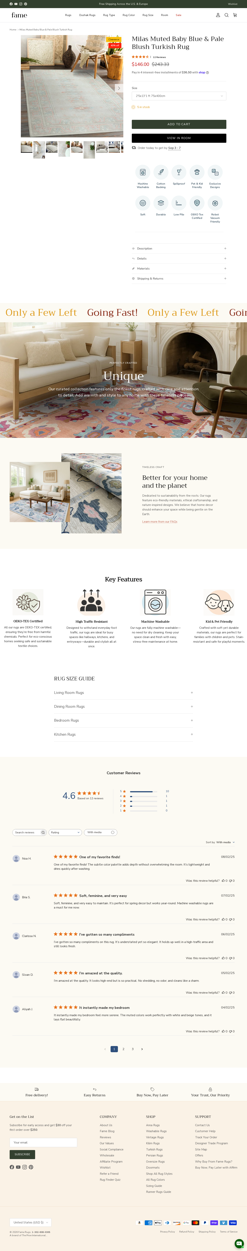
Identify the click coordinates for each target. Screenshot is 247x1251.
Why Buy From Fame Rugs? (213, 1162)
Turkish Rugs (154, 1149)
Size (134, 88)
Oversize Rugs (155, 1162)
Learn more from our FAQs (159, 522)
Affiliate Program (111, 1162)
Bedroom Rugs (66, 720)
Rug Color (129, 15)
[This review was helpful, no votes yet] (223, 881)
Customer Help (205, 1131)
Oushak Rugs (87, 15)
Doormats (153, 1168)
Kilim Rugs (153, 1143)
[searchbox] (26, 832)
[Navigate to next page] (142, 1049)
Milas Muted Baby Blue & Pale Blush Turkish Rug (45, 29)
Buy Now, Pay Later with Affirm (216, 1168)
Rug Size (148, 15)
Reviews (105, 1137)
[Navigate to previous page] (105, 1049)
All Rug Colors (155, 1180)
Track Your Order (206, 1137)
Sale (178, 15)
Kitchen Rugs (65, 734)
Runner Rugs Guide (158, 1192)
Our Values (107, 1143)
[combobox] (65, 832)
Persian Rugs (154, 1155)
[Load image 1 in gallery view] (72, 86)
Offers (199, 1155)
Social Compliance (112, 1149)
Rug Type (109, 15)
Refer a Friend (109, 1174)
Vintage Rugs (155, 1137)
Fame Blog (107, 1131)
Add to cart (178, 124)
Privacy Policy (167, 1231)
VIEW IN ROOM (179, 138)
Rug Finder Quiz (110, 1180)
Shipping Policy (207, 1231)
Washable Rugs (156, 1131)
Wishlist (232, 4)
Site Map (201, 1149)
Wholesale (107, 1155)
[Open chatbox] (239, 1243)
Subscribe (22, 1154)
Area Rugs (153, 1125)
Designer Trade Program (211, 1143)
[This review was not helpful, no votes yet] (230, 881)
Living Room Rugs (69, 692)
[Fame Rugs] (19, 15)
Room (164, 15)
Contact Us (202, 1125)
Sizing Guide (154, 1186)
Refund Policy (186, 1231)
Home (13, 29)
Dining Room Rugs (69, 706)
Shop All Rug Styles (159, 1174)
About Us (106, 1125)
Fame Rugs (24, 1232)
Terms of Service (228, 1231)
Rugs (68, 15)
